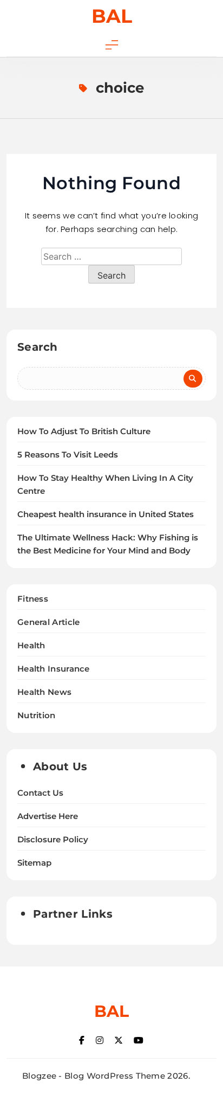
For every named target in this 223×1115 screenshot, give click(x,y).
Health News (44, 692)
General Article (48, 622)
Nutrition (36, 715)
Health (31, 645)
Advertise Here (47, 816)
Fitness (32, 599)
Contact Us (40, 793)
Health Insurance (53, 668)
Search (37, 346)
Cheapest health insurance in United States (105, 514)
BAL (111, 16)
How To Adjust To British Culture (83, 431)
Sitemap (34, 863)
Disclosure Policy (52, 840)
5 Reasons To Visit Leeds (67, 455)
